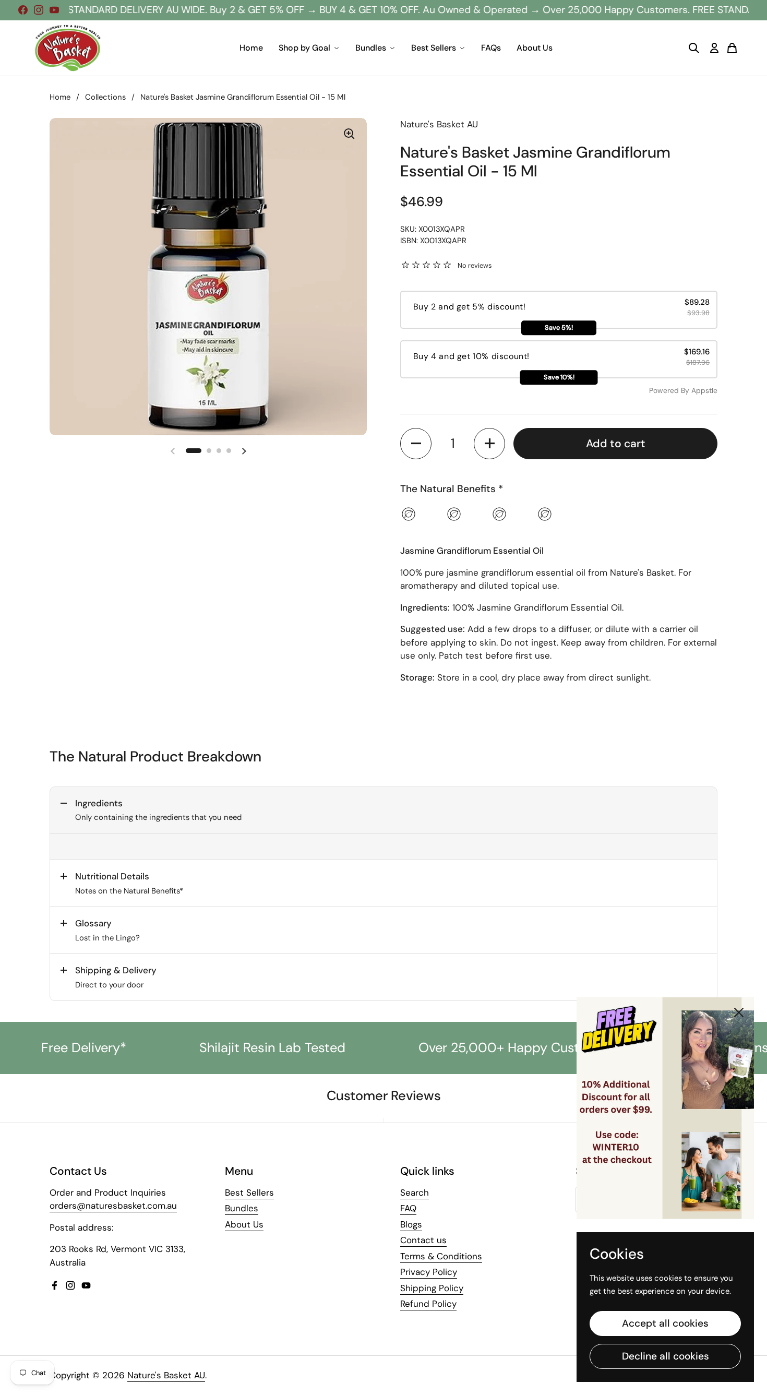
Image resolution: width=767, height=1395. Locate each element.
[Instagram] (38, 10)
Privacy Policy (428, 1272)
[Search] (694, 48)
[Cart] (732, 48)
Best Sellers (433, 47)
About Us (535, 47)
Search (414, 1192)
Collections (105, 97)
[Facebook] (23, 10)
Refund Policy (428, 1303)
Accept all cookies (665, 1323)
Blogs (411, 1224)
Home (251, 47)
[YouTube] (54, 10)
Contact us (423, 1240)
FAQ (408, 1208)
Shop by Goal (304, 47)
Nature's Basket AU (166, 1375)
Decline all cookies (665, 1356)
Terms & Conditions (441, 1256)
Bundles (370, 47)
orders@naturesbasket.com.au (113, 1205)
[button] (193, 450)
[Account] (714, 48)
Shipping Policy (431, 1288)
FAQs (491, 47)
